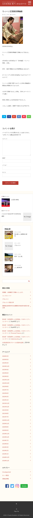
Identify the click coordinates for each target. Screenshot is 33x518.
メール (4, 165)
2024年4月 (5, 363)
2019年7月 (5, 440)
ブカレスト (17, 245)
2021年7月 (5, 417)
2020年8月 (5, 427)
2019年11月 (5, 437)
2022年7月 (5, 390)
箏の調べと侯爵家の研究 (20, 235)
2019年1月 (5, 454)
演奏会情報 (5, 478)
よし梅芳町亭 (18, 267)
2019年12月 (5, 433)
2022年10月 (5, 383)
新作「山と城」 (18, 256)
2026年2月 (5, 356)
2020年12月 (5, 420)
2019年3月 (5, 447)
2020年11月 (5, 423)
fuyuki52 (13, 14)
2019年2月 (5, 450)
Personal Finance (16, 333)
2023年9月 (5, 369)
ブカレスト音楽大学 (8, 302)
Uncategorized (6, 472)
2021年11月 (5, 406)
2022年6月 (5, 393)
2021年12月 (5, 403)
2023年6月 (5, 373)
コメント (4, 138)
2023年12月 (5, 366)
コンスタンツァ (6, 295)
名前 (4, 158)
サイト (4, 172)
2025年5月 (5, 359)
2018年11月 (5, 460)
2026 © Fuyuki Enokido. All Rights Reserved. (16, 515)
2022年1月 (5, 400)
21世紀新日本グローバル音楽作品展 (12, 342)
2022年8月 (5, 386)
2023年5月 (5, 376)
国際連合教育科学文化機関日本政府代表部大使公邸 (15, 306)
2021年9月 (5, 410)
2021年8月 (5, 413)
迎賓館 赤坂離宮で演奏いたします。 (13, 292)
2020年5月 (5, 430)
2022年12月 (5, 379)
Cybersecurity (15, 339)
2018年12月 (5, 457)
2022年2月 (5, 396)
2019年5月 (5, 443)
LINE (29, 116)
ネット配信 (5, 475)
